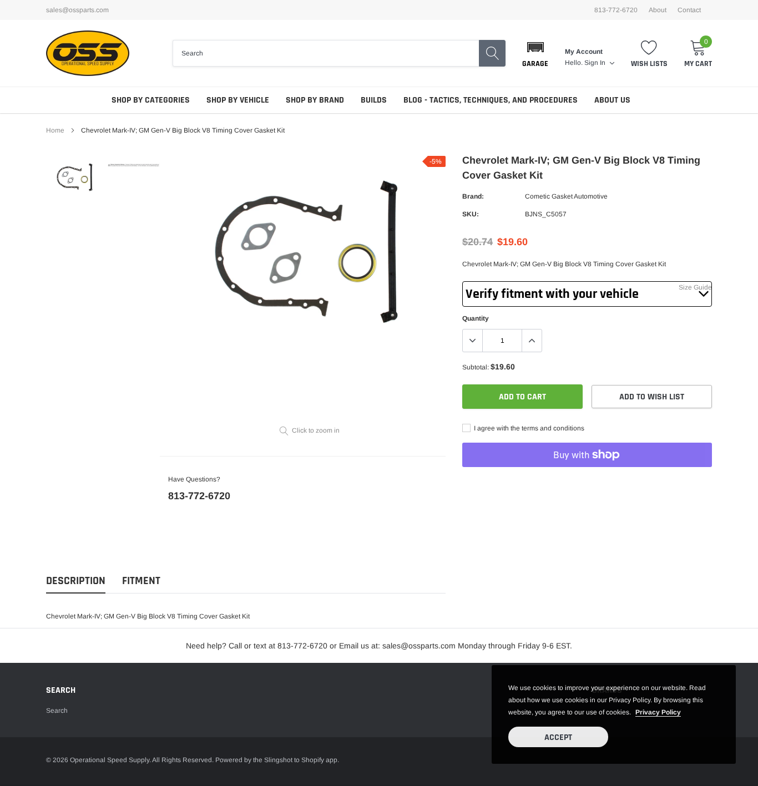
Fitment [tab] (141, 581)
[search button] (492, 53)
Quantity (475, 318)
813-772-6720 (199, 495)
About (657, 10)
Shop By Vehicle (237, 100)
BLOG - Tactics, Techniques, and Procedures (490, 100)
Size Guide (695, 287)
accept (558, 737)
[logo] (87, 53)
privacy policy (658, 712)
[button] (535, 53)
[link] (75, 177)
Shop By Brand (315, 100)
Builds (374, 100)
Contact (689, 10)
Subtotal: (475, 367)
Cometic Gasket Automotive (566, 196)
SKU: (470, 214)
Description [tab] (75, 581)
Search (57, 710)
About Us (612, 100)
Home (55, 130)
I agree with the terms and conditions (528, 428)
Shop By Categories (151, 100)
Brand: (473, 196)
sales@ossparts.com (77, 10)
